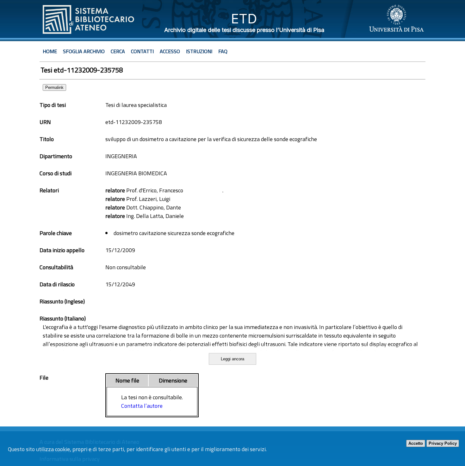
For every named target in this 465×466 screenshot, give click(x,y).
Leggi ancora (232, 359)
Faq (222, 51)
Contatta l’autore (142, 405)
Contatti (142, 51)
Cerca (118, 51)
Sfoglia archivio (84, 51)
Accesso (170, 51)
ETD (244, 18)
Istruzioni (199, 51)
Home (50, 51)
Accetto (415, 443)
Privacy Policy (443, 443)
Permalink (54, 87)
